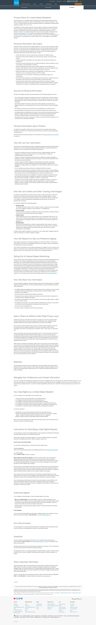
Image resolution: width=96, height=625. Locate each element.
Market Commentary (62, 607)
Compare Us (72, 605)
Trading (60, 605)
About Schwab (60, 615)
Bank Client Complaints (45, 617)
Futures (37, 608)
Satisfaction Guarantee (73, 607)
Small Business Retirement (18, 611)
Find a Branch (52, 1)
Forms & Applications (73, 608)
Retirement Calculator (51, 604)
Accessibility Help (50, 615)
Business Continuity (37, 615)
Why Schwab (72, 604)
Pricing (71, 610)
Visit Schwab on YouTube (14, 598)
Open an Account (78, 3)
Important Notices (16, 617)
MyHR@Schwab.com (46, 514)
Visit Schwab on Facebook (19, 598)
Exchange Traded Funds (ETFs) (30, 607)
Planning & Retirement (62, 608)
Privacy (21, 615)
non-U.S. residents (56, 592)
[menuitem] (24, 7)
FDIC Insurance (31, 617)
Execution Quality (39, 605)
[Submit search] (76, 1)
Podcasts (60, 610)
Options (37, 607)
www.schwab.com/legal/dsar (52, 449)
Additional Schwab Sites (26, 615)
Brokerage (15, 604)
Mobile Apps (50, 608)
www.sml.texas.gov (46, 576)
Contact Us (72, 383)
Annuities (26, 608)
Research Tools (50, 607)
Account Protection (23, 617)
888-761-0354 (21, 454)
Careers (65, 615)
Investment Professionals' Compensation (73, 615)
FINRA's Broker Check (38, 617)
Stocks (26, 604)
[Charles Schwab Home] (16, 2)
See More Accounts (17, 612)
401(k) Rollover (16, 605)
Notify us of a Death (73, 611)
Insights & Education (62, 604)
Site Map (32, 615)
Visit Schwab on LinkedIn (22, 598)
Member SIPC (32, 594)
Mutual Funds (27, 605)
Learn (56, 3)
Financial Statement (44, 615)
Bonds (26, 610)
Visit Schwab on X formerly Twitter (17, 598)
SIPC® (27, 617)
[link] (24, 7)
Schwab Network (61, 611)
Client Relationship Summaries (54, 617)
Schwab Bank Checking (17, 609)
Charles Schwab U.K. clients (76, 592)
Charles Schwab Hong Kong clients (66, 592)
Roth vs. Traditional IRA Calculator (53, 605)
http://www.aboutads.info (51, 273)
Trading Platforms (39, 604)
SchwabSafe (39, 547)
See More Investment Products (30, 611)
